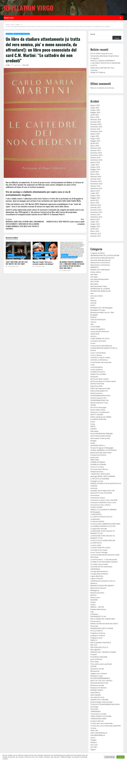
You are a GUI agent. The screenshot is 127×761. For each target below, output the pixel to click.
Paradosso (94, 614)
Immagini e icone (96, 481)
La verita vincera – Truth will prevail (103, 559)
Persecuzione (95, 621)
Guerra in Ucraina (97, 467)
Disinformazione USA (98, 398)
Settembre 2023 (96, 188)
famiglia (93, 441)
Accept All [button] (120, 757)
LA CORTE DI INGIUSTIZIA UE (101, 517)
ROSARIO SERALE (96, 690)
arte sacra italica (96, 296)
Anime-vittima (95, 272)
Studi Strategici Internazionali (101, 702)
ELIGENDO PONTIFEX (98, 419)
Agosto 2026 (95, 105)
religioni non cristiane (98, 673)
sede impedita (95, 695)
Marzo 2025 (94, 146)
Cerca (92, 34)
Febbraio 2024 (95, 176)
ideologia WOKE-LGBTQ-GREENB (16, 257)
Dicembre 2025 (96, 124)
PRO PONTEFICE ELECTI (99, 647)
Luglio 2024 (94, 165)
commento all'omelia (98, 341)
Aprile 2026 (94, 115)
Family (92, 443)
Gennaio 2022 (95, 236)
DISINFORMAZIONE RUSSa (100, 396)
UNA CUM (94, 730)
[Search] (120, 18)
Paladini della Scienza (98, 609)
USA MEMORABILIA (97, 735)
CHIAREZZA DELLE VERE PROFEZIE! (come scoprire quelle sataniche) (65, 221)
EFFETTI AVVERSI (96, 415)
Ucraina (93, 728)
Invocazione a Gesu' (97, 498)
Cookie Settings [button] (109, 757)
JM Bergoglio (95, 512)
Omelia (93, 602)
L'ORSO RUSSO (96, 514)
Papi (92, 612)
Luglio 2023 (94, 193)
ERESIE (92, 426)
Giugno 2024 (95, 167)
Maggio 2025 (95, 141)
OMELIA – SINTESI (97, 607)
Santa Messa (95, 692)
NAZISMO (94, 600)
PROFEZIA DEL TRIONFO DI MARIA (103, 652)
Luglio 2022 (94, 222)
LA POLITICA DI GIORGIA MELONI (102, 540)
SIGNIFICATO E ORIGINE (99, 700)
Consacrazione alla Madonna (101, 346)
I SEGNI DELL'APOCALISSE (100, 474)
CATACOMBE (95, 327)
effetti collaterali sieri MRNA (100, 417)
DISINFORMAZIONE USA (99, 400)
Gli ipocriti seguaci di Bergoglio (101, 448)
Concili (92, 343)
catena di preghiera (97, 329)
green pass (94, 457)
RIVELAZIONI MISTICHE (99, 683)
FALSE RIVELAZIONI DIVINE (100, 436)
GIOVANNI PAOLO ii (97, 445)
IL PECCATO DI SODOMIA (99, 479)
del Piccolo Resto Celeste (99, 379)
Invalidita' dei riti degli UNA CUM (102, 491)
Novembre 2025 (96, 127)
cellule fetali (94, 334)
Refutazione (94, 671)
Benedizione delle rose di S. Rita (102, 312)
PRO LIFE (93, 645)
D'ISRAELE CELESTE (97, 372)
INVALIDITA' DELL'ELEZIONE (101, 493)
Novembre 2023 (96, 184)
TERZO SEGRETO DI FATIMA (100, 716)
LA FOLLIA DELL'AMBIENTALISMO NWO (105, 524)
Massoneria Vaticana (98, 588)
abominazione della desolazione (44, 252)
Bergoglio (94, 315)
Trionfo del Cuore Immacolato (101, 723)
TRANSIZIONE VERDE (98, 719)
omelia (92, 605)
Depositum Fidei (96, 386)
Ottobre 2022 (95, 214)
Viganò (93, 749)
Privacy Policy (8, 18)
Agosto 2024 (95, 162)
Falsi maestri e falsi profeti (21, 34)
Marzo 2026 (94, 117)
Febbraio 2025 (95, 148)
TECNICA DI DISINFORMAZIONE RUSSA (105, 704)
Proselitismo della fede (98, 657)
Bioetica (93, 317)
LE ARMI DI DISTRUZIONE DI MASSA (103, 562)
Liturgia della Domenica (99, 574)
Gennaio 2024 (95, 179)
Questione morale (97, 669)
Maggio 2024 (95, 169)
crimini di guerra (96, 369)
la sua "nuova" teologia (99, 552)
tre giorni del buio (97, 721)
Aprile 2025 (94, 143)
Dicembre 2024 (96, 153)
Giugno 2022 (95, 224)
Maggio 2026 (95, 112)
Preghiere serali (96, 638)
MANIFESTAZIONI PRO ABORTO (102, 586)
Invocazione (94, 495)
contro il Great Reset (98, 353)
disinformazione (96, 393)
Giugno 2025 (95, 138)
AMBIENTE (94, 267)
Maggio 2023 (95, 198)
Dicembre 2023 (96, 181)
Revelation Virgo (28, 7)
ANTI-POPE (94, 281)
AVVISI (92, 305)
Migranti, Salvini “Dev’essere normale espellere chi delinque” (45, 251)
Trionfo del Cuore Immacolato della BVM (105, 726)
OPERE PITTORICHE (97, 72)
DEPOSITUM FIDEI (97, 384)
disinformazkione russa (99, 403)
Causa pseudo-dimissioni (99, 331)
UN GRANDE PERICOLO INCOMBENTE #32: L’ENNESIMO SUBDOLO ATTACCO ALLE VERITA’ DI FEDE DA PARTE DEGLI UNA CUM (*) (72, 251)
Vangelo (93, 740)
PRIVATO (93, 640)
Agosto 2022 (95, 219)
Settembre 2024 (96, 160)
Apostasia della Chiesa (98, 286)
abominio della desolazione (100, 260)
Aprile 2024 (94, 172)
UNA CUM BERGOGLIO (98, 733)
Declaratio (94, 377)
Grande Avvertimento (98, 455)
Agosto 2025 (95, 134)
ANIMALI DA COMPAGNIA (100, 270)
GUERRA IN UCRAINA (98, 464)
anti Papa (93, 274)
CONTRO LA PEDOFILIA (99, 360)
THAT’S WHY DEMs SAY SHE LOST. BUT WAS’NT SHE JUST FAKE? (18, 251)
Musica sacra (95, 597)
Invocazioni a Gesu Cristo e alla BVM (103, 500)
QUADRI (93, 666)
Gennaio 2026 (95, 122)
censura (93, 336)
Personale (94, 626)
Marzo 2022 (94, 231)
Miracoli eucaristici (97, 593)
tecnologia (94, 707)
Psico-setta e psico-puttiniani (101, 664)
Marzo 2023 (94, 203)
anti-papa (94, 277)
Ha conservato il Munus (99, 469)
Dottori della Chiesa (97, 410)
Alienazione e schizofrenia (100, 262)
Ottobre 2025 (95, 129)
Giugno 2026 (95, 110)
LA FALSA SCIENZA (97, 521)
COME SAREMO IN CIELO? (100, 338)
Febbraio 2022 (95, 233)
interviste (93, 488)
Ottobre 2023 (95, 186)
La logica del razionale (98, 529)
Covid (92, 365)
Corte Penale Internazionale (100, 362)
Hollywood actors (96, 472)
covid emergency (96, 367)
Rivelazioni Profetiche (98, 688)
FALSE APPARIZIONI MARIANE (101, 434)
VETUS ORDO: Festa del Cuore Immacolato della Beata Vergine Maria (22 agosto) (104, 55)
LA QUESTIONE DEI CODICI (100, 548)
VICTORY (93, 747)
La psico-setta (95, 545)
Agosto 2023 (95, 191)
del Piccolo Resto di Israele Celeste (103, 381)
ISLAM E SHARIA (96, 507)
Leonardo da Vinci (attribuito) (101, 567)
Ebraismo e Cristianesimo (99, 412)
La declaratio (95, 519)
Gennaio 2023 (95, 207)
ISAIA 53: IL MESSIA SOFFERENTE (102, 61)
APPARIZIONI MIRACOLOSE (100, 291)
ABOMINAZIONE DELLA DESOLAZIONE (104, 255)
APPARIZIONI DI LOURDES (100, 289)
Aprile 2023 (94, 200)
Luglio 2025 (94, 136)
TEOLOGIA (94, 709)
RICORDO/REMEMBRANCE (100, 678)
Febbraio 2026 (95, 119)
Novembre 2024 (96, 155)
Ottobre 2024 (95, 157)
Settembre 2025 (96, 131)
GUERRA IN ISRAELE (97, 462)
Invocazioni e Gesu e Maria (100, 505)
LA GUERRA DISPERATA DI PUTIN (102, 526)
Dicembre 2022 (96, 210)
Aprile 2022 (94, 229)
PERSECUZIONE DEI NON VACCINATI (104, 624)
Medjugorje (94, 590)
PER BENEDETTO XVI (98, 616)
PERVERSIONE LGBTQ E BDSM (101, 628)
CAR (91, 324)
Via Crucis (94, 745)
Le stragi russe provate (99, 564)
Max (8, 65)
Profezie (93, 654)
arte (91, 293)
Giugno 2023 (95, 195)
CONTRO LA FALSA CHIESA (100, 357)
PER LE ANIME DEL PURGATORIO (102, 619)
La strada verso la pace (98, 550)
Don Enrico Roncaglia (98, 407)
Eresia (92, 422)
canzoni (93, 322)
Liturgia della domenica (99, 571)
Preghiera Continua (97, 633)
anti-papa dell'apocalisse (99, 279)
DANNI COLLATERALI (98, 374)
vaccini (92, 738)
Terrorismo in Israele (98, 714)
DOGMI (93, 405)
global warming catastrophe (100, 453)
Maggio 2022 (95, 226)
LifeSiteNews (95, 569)
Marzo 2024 (94, 174)
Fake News (94, 431)
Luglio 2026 (94, 108)
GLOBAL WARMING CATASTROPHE (103, 450)
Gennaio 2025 (95, 150)
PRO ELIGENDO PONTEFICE (100, 643)
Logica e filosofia (96, 578)
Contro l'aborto (96, 355)
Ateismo (93, 300)
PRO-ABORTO (95, 650)
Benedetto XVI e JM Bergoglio (101, 308)
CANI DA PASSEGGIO (98, 319)
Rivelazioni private (97, 685)
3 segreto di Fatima (97, 253)
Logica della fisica (96, 576)
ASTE (92, 298)
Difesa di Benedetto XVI (99, 391)
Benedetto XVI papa (97, 310)
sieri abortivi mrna (97, 697)
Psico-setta (94, 662)
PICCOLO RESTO (96, 631)
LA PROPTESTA (96, 543)
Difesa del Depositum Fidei (100, 388)
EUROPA (93, 429)
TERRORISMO (95, 711)
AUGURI (93, 303)
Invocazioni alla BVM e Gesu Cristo (103, 502)
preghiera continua (97, 635)
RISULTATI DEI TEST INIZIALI (101, 681)
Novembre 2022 (96, 212)
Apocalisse (9, 34)
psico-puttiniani (96, 659)
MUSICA (93, 595)
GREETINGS (94, 460)
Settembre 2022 (96, 217)
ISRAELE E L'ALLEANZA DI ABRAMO (103, 510)
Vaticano (93, 742)
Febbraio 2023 (95, 205)
